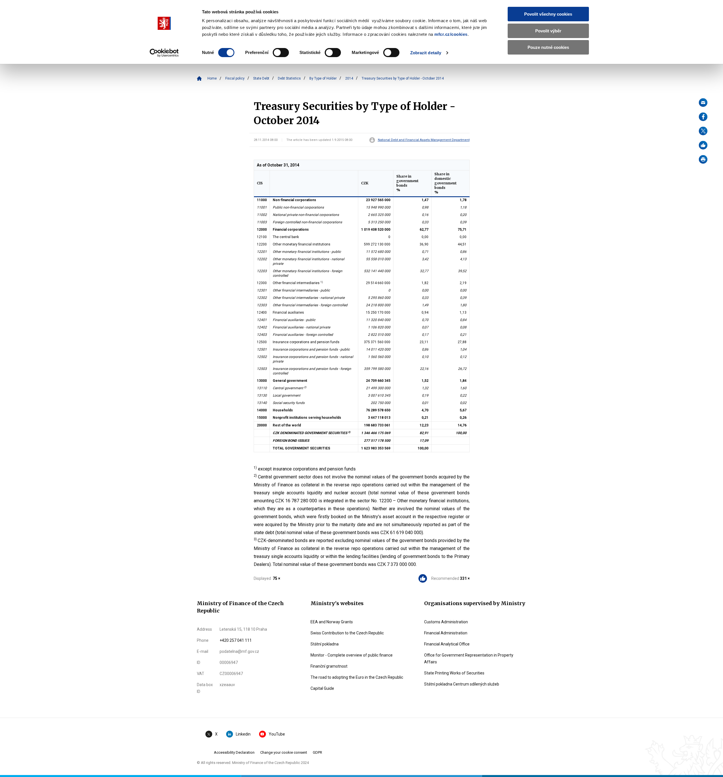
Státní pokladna (325, 644)
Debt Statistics (289, 78)
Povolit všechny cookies (548, 14)
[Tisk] (703, 159)
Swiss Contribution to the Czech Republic (347, 633)
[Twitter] (703, 131)
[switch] (281, 52)
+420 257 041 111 (236, 640)
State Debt (261, 78)
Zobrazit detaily (425, 52)
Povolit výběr (548, 30)
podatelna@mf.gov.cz (239, 651)
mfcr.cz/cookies (451, 34)
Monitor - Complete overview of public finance (352, 655)
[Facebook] (703, 117)
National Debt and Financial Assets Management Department (424, 140)
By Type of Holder (323, 78)
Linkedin (243, 734)
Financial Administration (445, 633)
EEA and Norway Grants (332, 622)
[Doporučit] (703, 145)
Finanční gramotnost (329, 666)
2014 (349, 78)
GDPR (317, 752)
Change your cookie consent (283, 752)
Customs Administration (446, 622)
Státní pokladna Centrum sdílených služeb (461, 684)
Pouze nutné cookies (548, 47)
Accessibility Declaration (234, 752)
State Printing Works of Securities (454, 673)
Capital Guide (322, 688)
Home (212, 78)
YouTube (277, 734)
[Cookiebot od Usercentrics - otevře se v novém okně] (164, 53)
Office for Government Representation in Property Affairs (468, 658)
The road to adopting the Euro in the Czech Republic (357, 677)
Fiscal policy (235, 78)
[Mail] (703, 102)
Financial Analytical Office (447, 644)
